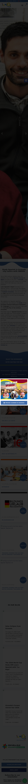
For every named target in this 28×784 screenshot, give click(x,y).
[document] (14, 392)
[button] (26, 380)
